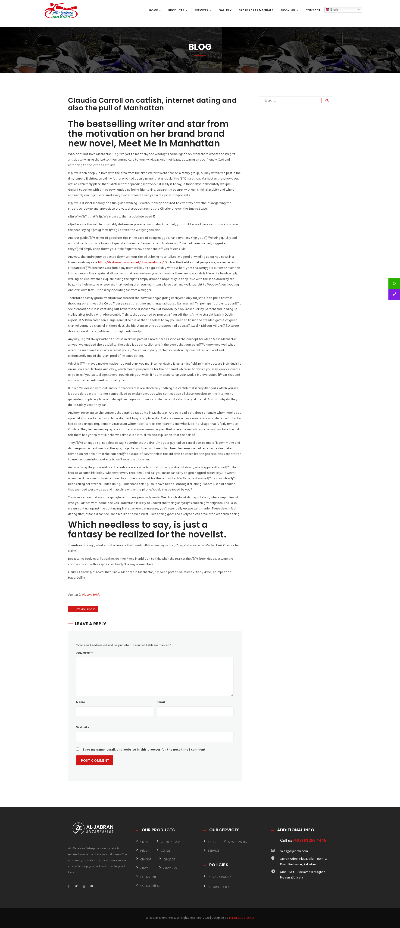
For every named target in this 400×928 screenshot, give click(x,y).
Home (154, 10)
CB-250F (169, 859)
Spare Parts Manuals (256, 10)
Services (202, 10)
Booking (288, 10)
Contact (313, 10)
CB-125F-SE (170, 868)
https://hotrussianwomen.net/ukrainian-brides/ (131, 262)
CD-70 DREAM (170, 842)
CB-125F (145, 868)
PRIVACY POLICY (219, 877)
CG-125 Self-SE (150, 886)
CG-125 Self (148, 877)
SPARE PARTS (237, 842)
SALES (212, 842)
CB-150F (145, 859)
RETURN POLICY (219, 887)
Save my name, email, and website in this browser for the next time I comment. (144, 749)
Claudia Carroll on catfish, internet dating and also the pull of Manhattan (152, 104)
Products (176, 10)
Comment (84, 653)
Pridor (144, 851)
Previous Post (85, 609)
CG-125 (165, 851)
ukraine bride (91, 595)
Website (82, 727)
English (334, 9)
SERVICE (213, 851)
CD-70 (144, 842)
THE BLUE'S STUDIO (241, 918)
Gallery (225, 10)
